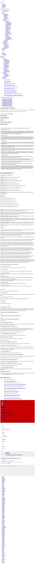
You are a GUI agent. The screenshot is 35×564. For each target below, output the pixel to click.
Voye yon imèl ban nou (3, 113)
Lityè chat (7, 35)
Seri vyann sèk (8, 32)
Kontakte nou (4, 48)
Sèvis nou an (6, 17)
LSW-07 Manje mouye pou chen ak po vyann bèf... (13, 95)
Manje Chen (6, 40)
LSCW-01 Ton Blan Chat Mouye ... (10, 92)
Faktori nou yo (4, 42)
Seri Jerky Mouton (8, 24)
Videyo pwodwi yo (7, 19)
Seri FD (7, 30)
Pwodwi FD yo (8, 29)
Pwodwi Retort (8, 31)
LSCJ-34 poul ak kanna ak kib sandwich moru (13, 398)
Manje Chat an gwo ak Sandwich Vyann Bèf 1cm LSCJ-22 (15, 384)
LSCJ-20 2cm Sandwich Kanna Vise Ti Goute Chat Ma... (14, 388)
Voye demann (2, 421)
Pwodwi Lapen (8, 28)
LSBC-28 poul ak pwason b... (9, 85)
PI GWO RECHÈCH (22, 422)
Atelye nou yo (6, 46)
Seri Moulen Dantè (8, 27)
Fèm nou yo (5, 44)
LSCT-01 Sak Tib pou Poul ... (9, 88)
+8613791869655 (4, 416)
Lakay (3, 12)
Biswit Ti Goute (8, 37)
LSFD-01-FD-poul (7, 81)
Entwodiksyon (6, 14)
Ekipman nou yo (6, 47)
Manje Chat (5, 41)
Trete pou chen (4, 58)
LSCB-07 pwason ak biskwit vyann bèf (11, 391)
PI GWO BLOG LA (16, 422)
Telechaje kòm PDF (10, 113)
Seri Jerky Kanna (8, 22)
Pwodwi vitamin (6, 62)
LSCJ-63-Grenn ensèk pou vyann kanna (8, 172)
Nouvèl (3, 49)
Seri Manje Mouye (8, 33)
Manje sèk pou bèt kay (9, 38)
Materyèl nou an (6, 45)
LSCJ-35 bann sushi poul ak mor (10, 381)
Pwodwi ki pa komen (7, 71)
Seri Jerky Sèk (8, 36)
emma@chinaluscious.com (6, 415)
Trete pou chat (6, 34)
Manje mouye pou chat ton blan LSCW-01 (12, 395)
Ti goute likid (8, 39)
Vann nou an (6, 18)
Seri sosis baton (8, 25)
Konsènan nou (4, 13)
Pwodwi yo (4, 20)
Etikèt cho (3, 409)
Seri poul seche (8, 21)
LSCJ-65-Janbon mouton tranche (7, 173)
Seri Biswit (7, 26)
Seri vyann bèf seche (9, 23)
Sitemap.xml (4, 410)
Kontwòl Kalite (6, 15)
